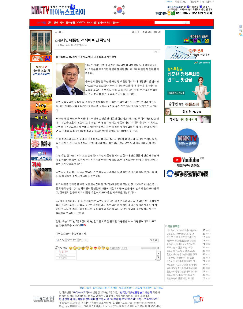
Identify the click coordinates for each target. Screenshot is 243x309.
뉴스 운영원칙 (126, 287)
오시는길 (158, 287)
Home (169, 1)
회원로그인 (180, 1)
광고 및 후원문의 (143, 287)
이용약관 (112, 287)
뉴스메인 (41, 22)
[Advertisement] (187, 200)
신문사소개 (85, 287)
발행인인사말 (100, 287)
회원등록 (194, 1)
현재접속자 (208, 1)
